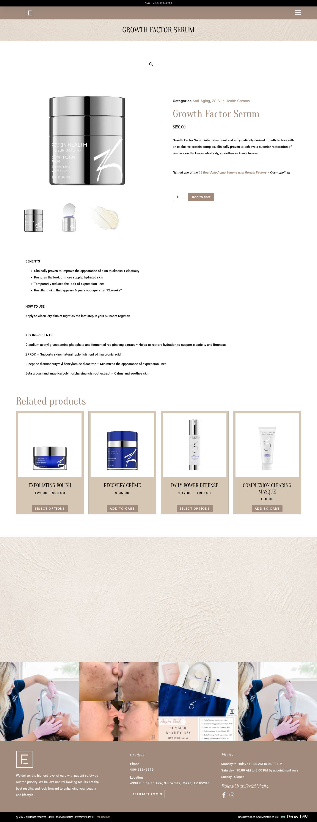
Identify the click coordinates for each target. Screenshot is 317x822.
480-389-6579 (158, 610)
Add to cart (201, 197)
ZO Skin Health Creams (231, 101)
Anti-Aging (201, 101)
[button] (151, 64)
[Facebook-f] (224, 795)
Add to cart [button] (122, 508)
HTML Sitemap (101, 817)
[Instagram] (232, 795)
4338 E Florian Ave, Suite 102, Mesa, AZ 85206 (170, 783)
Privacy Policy (83, 817)
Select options (50, 508)
